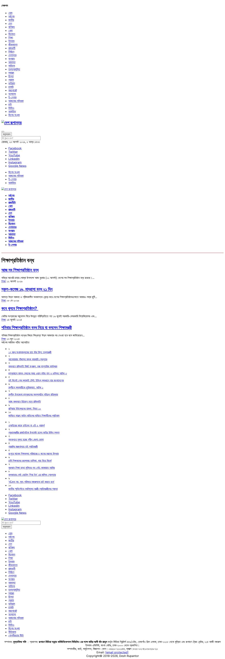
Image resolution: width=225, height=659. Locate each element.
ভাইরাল (11, 83)
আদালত (11, 62)
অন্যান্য (12, 94)
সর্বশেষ (11, 16)
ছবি (9, 104)
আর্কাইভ (12, 111)
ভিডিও (11, 108)
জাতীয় (11, 20)
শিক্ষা (10, 37)
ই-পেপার (12, 97)
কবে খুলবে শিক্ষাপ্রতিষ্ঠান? (19, 308)
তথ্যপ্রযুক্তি (14, 69)
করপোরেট (12, 90)
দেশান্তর (12, 55)
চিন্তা (11, 76)
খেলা (10, 30)
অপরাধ (11, 58)
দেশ (10, 23)
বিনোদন (11, 34)
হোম (10, 13)
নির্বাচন (11, 51)
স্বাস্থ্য (11, 72)
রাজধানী (11, 48)
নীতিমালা (12, 632)
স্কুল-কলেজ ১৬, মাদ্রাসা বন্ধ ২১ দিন (27, 289)
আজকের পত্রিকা (16, 101)
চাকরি (10, 87)
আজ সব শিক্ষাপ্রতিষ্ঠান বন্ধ (19, 269)
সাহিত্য (11, 65)
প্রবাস (11, 79)
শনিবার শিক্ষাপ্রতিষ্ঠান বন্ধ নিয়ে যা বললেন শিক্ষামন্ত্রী (36, 327)
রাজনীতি (12, 202)
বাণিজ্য (11, 27)
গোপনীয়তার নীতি (16, 635)
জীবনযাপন (12, 44)
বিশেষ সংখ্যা (14, 115)
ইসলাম (11, 41)
